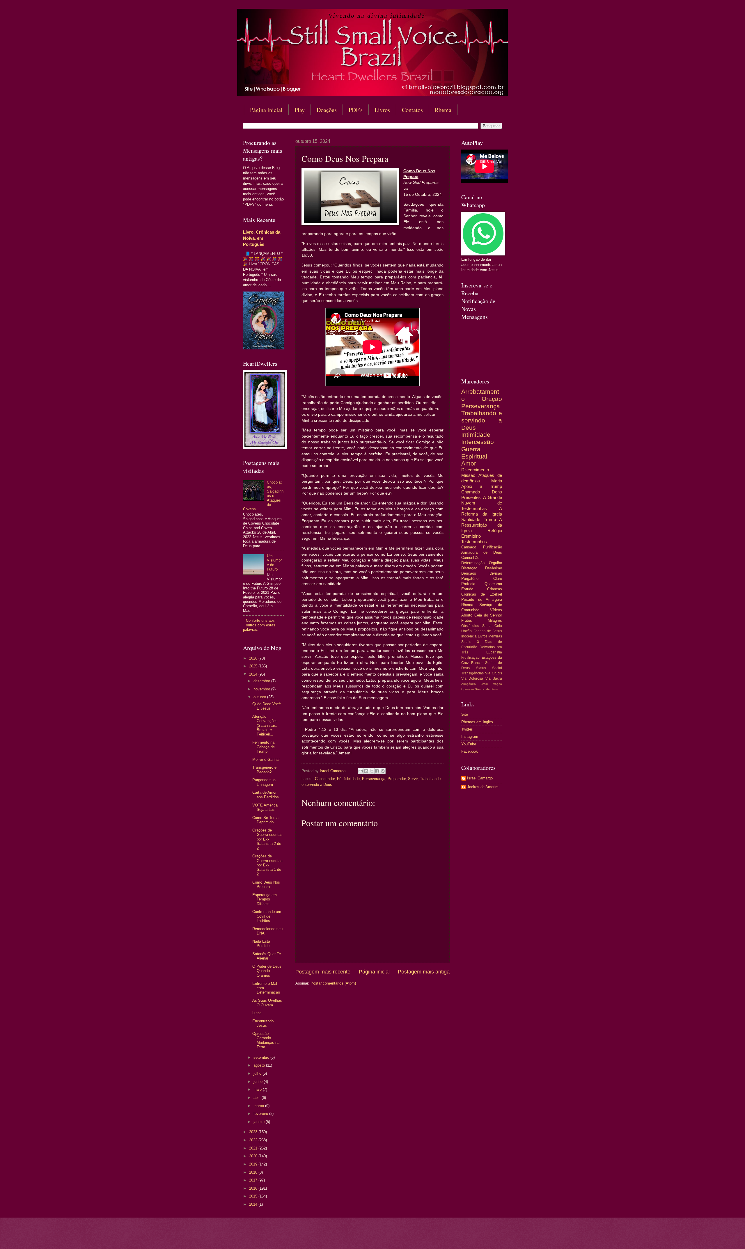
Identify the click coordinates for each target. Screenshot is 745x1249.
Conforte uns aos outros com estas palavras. (259, 625)
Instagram (469, 736)
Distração (469, 568)
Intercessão (477, 441)
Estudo (467, 589)
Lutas (257, 1013)
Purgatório (469, 578)
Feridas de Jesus (487, 631)
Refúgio (494, 530)
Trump (490, 519)
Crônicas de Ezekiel (481, 594)
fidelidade (352, 779)
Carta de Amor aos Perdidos (265, 794)
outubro (260, 697)
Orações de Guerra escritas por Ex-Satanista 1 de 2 (267, 865)
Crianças (494, 589)
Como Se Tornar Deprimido (266, 820)
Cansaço (468, 547)
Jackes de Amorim (483, 787)
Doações (327, 110)
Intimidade (475, 434)
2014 (253, 1204)
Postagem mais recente (322, 972)
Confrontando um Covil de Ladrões (266, 916)
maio (258, 1089)
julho (257, 1073)
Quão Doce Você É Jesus (266, 706)
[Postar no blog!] (366, 771)
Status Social (489, 668)
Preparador (397, 779)
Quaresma (493, 584)
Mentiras (495, 636)
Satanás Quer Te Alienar (266, 956)
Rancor (477, 663)
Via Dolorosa (472, 678)
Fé (339, 779)
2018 (253, 1172)
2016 (253, 1188)
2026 (253, 658)
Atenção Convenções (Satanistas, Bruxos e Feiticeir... (265, 725)
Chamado (470, 491)
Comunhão (470, 557)
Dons (497, 491)
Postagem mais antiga (424, 972)
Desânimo (493, 568)
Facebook (469, 751)
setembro (261, 1057)
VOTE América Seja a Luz (265, 807)
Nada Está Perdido (261, 943)
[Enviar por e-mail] (360, 771)
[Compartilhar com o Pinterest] (383, 771)
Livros (382, 110)
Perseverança (373, 779)
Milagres (495, 620)
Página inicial (266, 110)
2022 (253, 1140)
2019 (253, 1164)
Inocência (469, 636)
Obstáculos (470, 626)
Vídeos (496, 610)
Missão (468, 475)
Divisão (495, 573)
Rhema (443, 110)
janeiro (259, 1122)
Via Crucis (493, 673)
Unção (466, 631)
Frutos (466, 620)
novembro (262, 689)
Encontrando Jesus (263, 1023)
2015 (253, 1196)
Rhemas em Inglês (477, 722)
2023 (253, 1132)
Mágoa (497, 683)
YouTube (468, 744)
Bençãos (468, 573)
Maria (496, 480)
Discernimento (475, 469)
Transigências (472, 673)
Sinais (466, 642)
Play (300, 110)
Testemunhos (474, 541)
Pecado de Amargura (481, 599)
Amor (468, 463)
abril (257, 1097)
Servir (413, 779)
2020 (253, 1156)
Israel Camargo (480, 778)
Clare (497, 578)
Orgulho (495, 563)
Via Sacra (493, 678)
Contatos (412, 110)
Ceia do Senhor (488, 615)
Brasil (484, 683)
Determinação (473, 563)
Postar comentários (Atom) (333, 983)
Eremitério (471, 536)
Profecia (468, 584)
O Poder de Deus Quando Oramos (266, 971)
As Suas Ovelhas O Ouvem (267, 1002)
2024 (253, 674)
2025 (253, 666)
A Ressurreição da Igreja (481, 525)
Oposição (467, 689)
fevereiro (261, 1113)
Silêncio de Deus (486, 689)
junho (258, 1081)
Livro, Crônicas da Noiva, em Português (261, 238)
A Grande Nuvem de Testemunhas (481, 503)
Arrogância (468, 683)
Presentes (471, 497)
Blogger (420, 1237)
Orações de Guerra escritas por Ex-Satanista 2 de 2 (267, 839)
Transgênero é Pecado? (264, 769)
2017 (253, 1180)
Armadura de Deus (481, 552)
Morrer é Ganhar (266, 759)
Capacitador (325, 779)
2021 (253, 1148)
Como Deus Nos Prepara (266, 884)
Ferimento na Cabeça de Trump (263, 747)
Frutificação (470, 657)
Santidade (470, 519)
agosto (259, 1065)
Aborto (466, 615)
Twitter (466, 729)
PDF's (356, 110)
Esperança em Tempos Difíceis (264, 899)
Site (464, 714)
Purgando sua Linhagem (264, 782)
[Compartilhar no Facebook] (377, 771)
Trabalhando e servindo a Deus (481, 420)
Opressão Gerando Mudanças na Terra (265, 1040)
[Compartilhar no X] (372, 771)
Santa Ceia (492, 626)
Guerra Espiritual (474, 453)
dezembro (262, 681)
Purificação (492, 547)
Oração (492, 398)
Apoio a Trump (481, 486)
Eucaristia (494, 652)
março (259, 1106)
